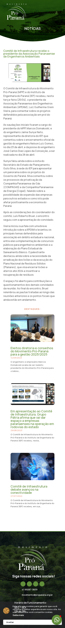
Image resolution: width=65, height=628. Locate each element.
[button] (57, 620)
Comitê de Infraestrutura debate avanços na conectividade (29, 489)
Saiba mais (18, 615)
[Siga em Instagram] (29, 583)
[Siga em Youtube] (41, 583)
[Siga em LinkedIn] (35, 583)
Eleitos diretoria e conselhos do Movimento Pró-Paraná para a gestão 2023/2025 (32, 351)
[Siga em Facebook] (23, 583)
